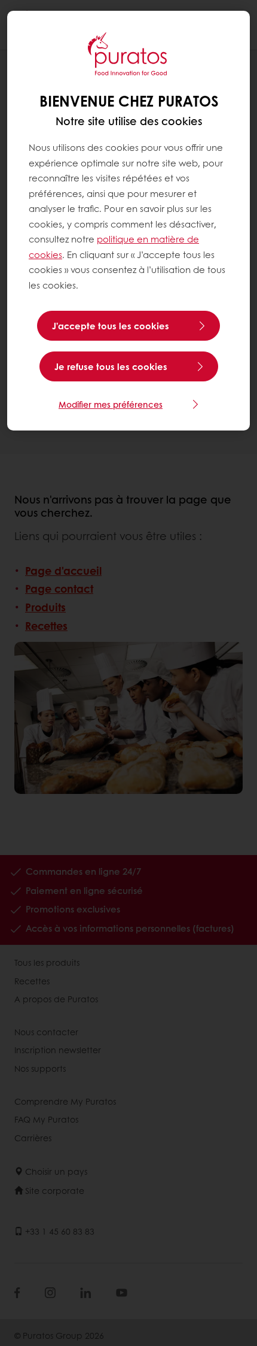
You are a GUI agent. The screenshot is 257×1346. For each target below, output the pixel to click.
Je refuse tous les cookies (110, 366)
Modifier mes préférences (111, 404)
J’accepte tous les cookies (110, 325)
